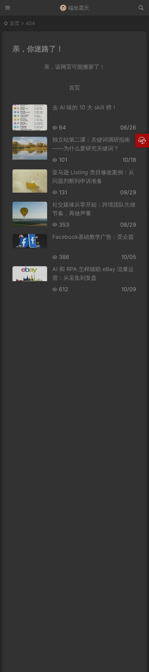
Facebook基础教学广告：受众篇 (93, 236)
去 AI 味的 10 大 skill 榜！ (84, 107)
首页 (14, 23)
